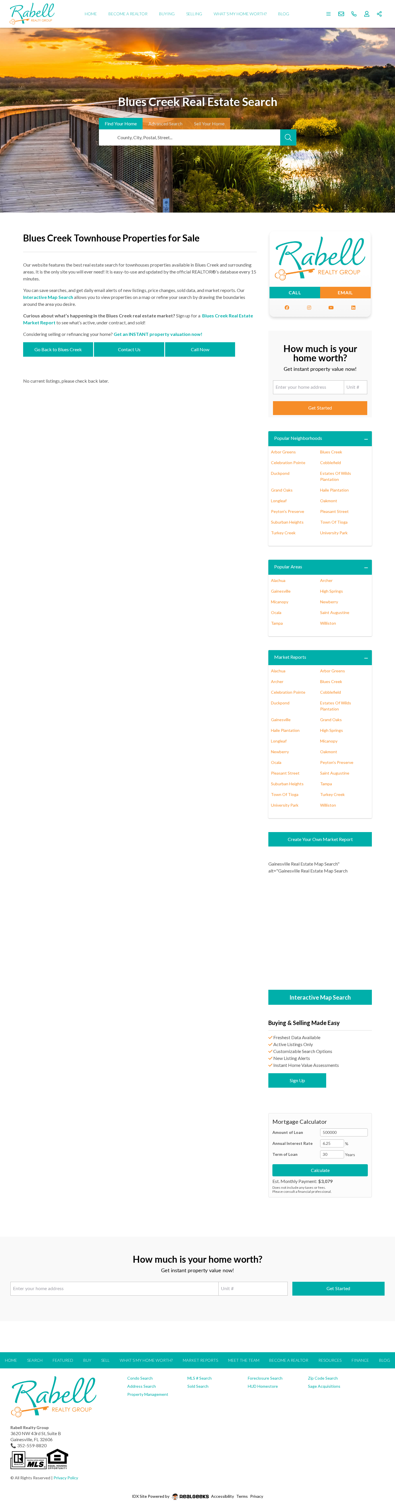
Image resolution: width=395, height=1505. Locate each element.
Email (345, 292)
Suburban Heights (287, 522)
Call (295, 292)
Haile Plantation (334, 490)
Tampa (277, 623)
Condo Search (140, 1378)
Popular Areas (288, 566)
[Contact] (379, 1460)
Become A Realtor (288, 1360)
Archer (326, 580)
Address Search (141, 1386)
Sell (209, 123)
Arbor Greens (283, 451)
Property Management (147, 1394)
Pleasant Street (334, 511)
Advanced (165, 123)
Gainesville (281, 591)
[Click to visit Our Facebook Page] (286, 307)
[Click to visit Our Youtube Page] (331, 307)
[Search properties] (288, 137)
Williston (328, 623)
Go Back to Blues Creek (58, 349)
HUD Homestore (263, 1386)
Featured (63, 1360)
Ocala (276, 612)
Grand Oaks (282, 490)
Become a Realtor (127, 13)
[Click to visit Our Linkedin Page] (353, 307)
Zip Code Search (323, 1378)
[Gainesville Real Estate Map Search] (320, 932)
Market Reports (290, 657)
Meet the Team (243, 1360)
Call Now (200, 349)
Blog (283, 13)
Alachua (278, 580)
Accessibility (222, 1496)
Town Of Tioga (334, 522)
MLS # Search (199, 1378)
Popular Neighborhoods (298, 438)
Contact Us (129, 349)
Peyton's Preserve (287, 511)
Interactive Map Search (48, 297)
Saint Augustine (334, 612)
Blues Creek (331, 451)
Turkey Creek (283, 532)
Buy (87, 1360)
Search (35, 1360)
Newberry (329, 601)
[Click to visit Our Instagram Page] (309, 307)
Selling (194, 13)
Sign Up (297, 1080)
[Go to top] (379, 1473)
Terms (242, 1496)
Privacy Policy (65, 1477)
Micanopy (279, 601)
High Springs (331, 591)
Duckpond (280, 473)
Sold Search (197, 1386)
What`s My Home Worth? (240, 13)
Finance (360, 1360)
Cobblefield (330, 462)
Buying (167, 13)
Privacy (256, 1496)
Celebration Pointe (288, 462)
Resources (330, 1360)
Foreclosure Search (265, 1378)
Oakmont (328, 500)
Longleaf (279, 500)
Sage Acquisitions (324, 1386)
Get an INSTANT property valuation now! (158, 334)
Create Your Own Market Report (320, 839)
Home (91, 13)
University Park (334, 532)
